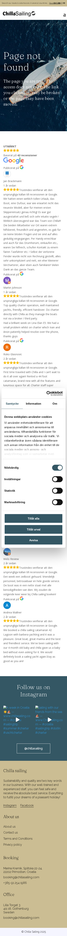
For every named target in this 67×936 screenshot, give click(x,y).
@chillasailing (33, 748)
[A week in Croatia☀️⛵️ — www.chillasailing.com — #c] (17, 720)
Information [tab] (33, 403)
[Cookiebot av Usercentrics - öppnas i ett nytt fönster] (47, 393)
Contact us (10, 832)
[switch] (57, 479)
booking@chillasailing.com (21, 877)
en (59, 3)
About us (9, 826)
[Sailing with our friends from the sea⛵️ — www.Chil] (49, 720)
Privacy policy (12, 844)
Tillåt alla (33, 518)
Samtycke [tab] (12, 403)
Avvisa (33, 540)
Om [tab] (54, 403)
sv (55, 3)
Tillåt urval (33, 529)
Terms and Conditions (18, 838)
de (64, 3)
